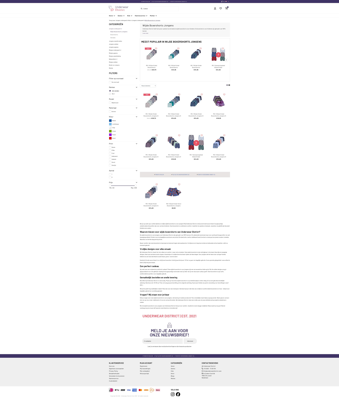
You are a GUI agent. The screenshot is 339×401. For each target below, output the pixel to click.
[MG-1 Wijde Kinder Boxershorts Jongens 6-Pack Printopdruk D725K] (196, 54)
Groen (114, 131)
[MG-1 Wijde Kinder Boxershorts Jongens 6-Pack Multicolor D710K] (218, 142)
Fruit (113, 153)
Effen (113, 150)
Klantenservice (113, 378)
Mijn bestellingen (145, 368)
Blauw (114, 120)
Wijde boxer (115, 102)
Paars (114, 134)
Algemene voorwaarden (116, 368)
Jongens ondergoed (137, 20)
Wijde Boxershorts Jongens (152, 20)
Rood (113, 138)
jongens (169, 298)
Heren (172, 366)
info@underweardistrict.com (212, 371)
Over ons (112, 366)
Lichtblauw (115, 124)
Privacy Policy (113, 371)
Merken (173, 378)
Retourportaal (144, 373)
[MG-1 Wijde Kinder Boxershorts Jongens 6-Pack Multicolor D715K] (151, 142)
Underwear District (209, 366)
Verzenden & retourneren (116, 376)
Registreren (143, 366)
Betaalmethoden (114, 373)
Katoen (114, 111)
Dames (173, 368)
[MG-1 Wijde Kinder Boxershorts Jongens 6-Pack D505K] (174, 54)
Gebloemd (114, 156)
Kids (129, 20)
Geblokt (114, 159)
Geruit (113, 162)
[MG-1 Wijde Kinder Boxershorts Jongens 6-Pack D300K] (173, 142)
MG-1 (113, 94)
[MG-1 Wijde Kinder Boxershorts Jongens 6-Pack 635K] (218, 101)
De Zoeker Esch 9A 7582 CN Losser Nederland (208, 376)
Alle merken (115, 91)
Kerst (172, 373)
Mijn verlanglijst (145, 371)
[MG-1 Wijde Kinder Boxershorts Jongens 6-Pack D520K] (151, 54)
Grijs (113, 127)
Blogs (172, 376)
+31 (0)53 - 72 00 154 (209, 368)
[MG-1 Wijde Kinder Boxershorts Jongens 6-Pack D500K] (151, 191)
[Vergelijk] (222, 1)
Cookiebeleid (113, 381)
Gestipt (114, 165)
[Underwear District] (118, 8)
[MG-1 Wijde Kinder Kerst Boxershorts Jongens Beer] (173, 191)
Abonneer (190, 341)
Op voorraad (115, 82)
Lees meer (145, 33)
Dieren (113, 147)
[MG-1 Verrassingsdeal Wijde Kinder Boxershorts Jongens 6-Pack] (218, 54)
